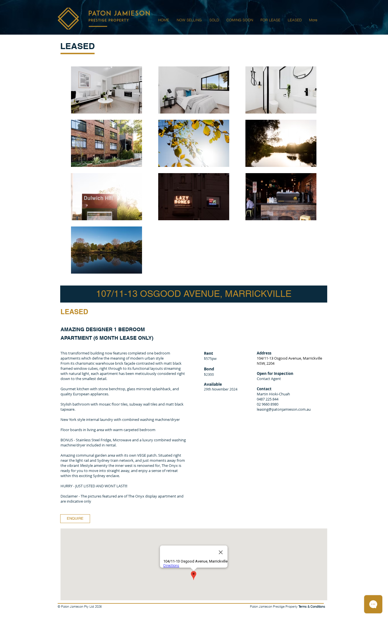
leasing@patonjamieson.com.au (284, 409)
